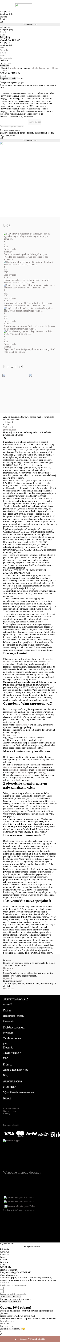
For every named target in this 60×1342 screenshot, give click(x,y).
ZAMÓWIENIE (24, 1272)
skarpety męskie (10, 767)
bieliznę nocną (9, 735)
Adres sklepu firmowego (15, 1069)
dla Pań (6, 419)
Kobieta (4, 60)
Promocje (8, 1032)
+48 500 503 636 (11, 1108)
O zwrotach (8, 988)
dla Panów (14, 419)
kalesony (41, 772)
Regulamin (8, 1021)
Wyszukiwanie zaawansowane (18, 1092)
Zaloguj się (5, 37)
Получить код (34, 122)
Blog (5, 1075)
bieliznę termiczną (21, 772)
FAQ (5, 1043)
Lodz (2, 1265)
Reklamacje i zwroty (13, 1015)
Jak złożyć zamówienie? (15, 999)
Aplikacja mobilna (12, 1081)
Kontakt (7, 1098)
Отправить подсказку (10, 1296)
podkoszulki (22, 770)
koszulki (12, 770)
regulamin (14, 68)
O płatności (8, 978)
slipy (44, 770)
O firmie (7, 1064)
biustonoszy (21, 725)
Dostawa (7, 1010)
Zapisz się (5, 1329)
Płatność (7, 1004)
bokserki (37, 770)
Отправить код (30, 24)
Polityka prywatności (13, 1027)
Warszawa (4, 1252)
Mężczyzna (6, 63)
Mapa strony (9, 1086)
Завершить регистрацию (12, 126)
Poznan (3, 1257)
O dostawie (8, 968)
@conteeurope (9, 430)
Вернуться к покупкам (10, 1301)
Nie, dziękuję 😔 (17, 1329)
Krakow (3, 1259)
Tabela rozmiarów (12, 1038)
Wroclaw (4, 1262)
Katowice (4, 1254)
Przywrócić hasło (8, 78)
